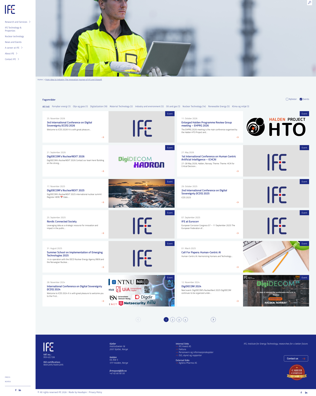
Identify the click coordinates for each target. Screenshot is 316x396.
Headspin (82, 392)
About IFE (9, 54)
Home (40, 80)
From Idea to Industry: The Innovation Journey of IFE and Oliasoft (73, 80)
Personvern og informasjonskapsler (196, 352)
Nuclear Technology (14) (194, 107)
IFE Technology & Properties (13, 29)
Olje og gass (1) (80, 107)
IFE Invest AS (185, 346)
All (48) (45, 106)
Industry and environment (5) (149, 107)
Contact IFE (10, 59)
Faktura (182, 349)
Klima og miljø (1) (240, 107)
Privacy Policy (95, 392)
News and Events (13, 42)
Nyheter (292, 99)
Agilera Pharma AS (188, 363)
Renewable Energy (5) (219, 107)
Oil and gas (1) (173, 107)
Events (305, 99)
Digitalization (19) (98, 107)
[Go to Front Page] (10, 9)
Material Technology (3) (121, 107)
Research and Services (16, 22)
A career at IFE (12, 48)
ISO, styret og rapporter (190, 356)
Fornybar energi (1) (61, 107)
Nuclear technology (14, 37)
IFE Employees (21, 14)
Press (7, 377)
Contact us (292, 358)
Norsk (8, 382)
